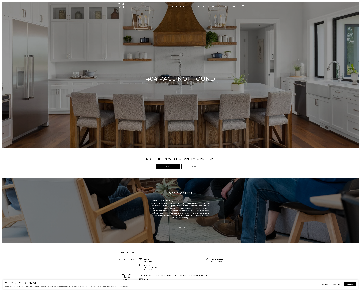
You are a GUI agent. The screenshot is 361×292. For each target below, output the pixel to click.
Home (168, 166)
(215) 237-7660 (216, 261)
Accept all (349, 284)
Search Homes (193, 166)
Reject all (324, 284)
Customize (336, 284)
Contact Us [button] (180, 227)
